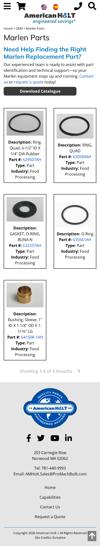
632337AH (31, 245)
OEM (19, 28)
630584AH (81, 156)
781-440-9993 (54, 468)
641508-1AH (31, 337)
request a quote (28, 82)
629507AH (31, 159)
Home (8, 28)
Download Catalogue (40, 91)
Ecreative (59, 537)
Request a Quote (50, 516)
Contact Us (50, 507)
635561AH (81, 239)
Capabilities (50, 497)
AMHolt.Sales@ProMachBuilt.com (56, 474)
